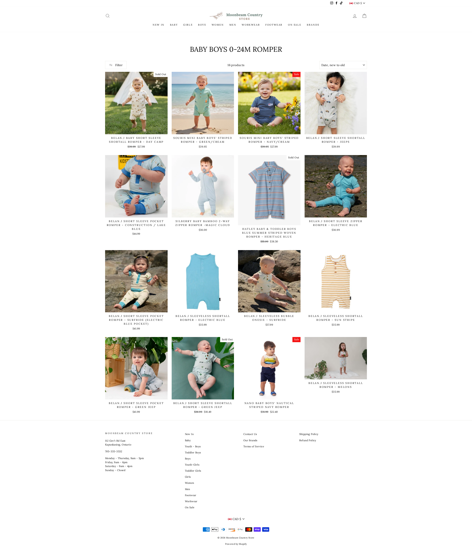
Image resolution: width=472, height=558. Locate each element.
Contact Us (250, 434)
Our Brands (250, 440)
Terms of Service (253, 446)
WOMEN (218, 24)
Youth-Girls (192, 464)
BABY (174, 24)
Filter (118, 65)
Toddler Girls (193, 470)
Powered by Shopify (236, 544)
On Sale (190, 507)
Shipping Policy (308, 434)
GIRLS (187, 24)
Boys (188, 458)
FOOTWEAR (273, 24)
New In (189, 434)
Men (187, 489)
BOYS (202, 24)
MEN (232, 24)
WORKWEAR (251, 24)
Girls (188, 476)
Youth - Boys (193, 446)
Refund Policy (307, 440)
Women (189, 483)
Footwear (190, 495)
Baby (188, 440)
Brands (313, 24)
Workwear (191, 501)
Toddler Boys (193, 452)
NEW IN (158, 24)
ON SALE (294, 24)
